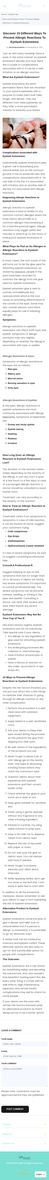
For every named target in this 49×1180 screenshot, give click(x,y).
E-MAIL (4, 1051)
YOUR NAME (6, 1039)
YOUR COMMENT (9, 1063)
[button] (40, 1174)
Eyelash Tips (13, 14)
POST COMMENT (15, 1109)
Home (3, 14)
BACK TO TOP (24, 1174)
